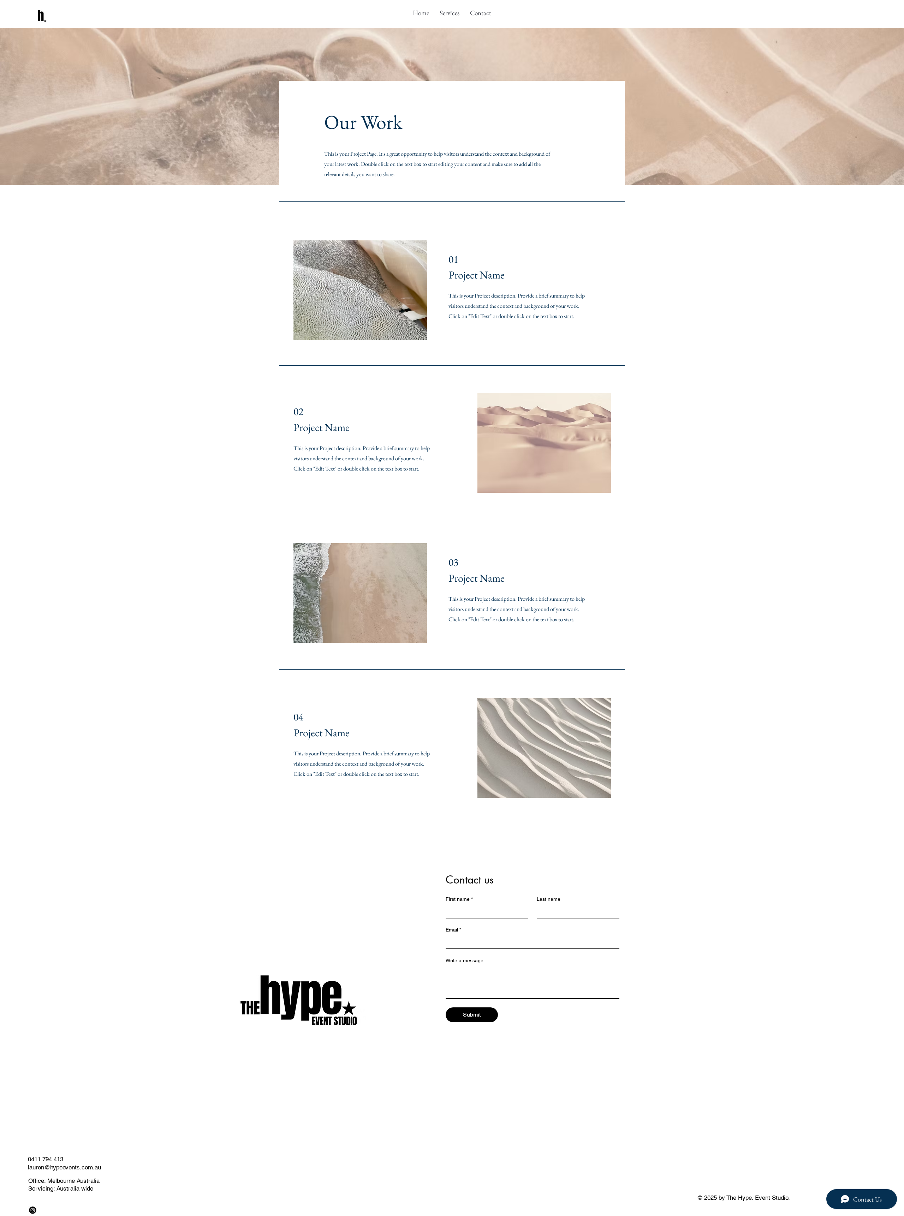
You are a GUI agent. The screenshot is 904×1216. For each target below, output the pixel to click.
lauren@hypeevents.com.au (64, 1167)
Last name (548, 899)
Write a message (464, 960)
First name (459, 899)
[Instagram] (32, 1210)
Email (453, 930)
